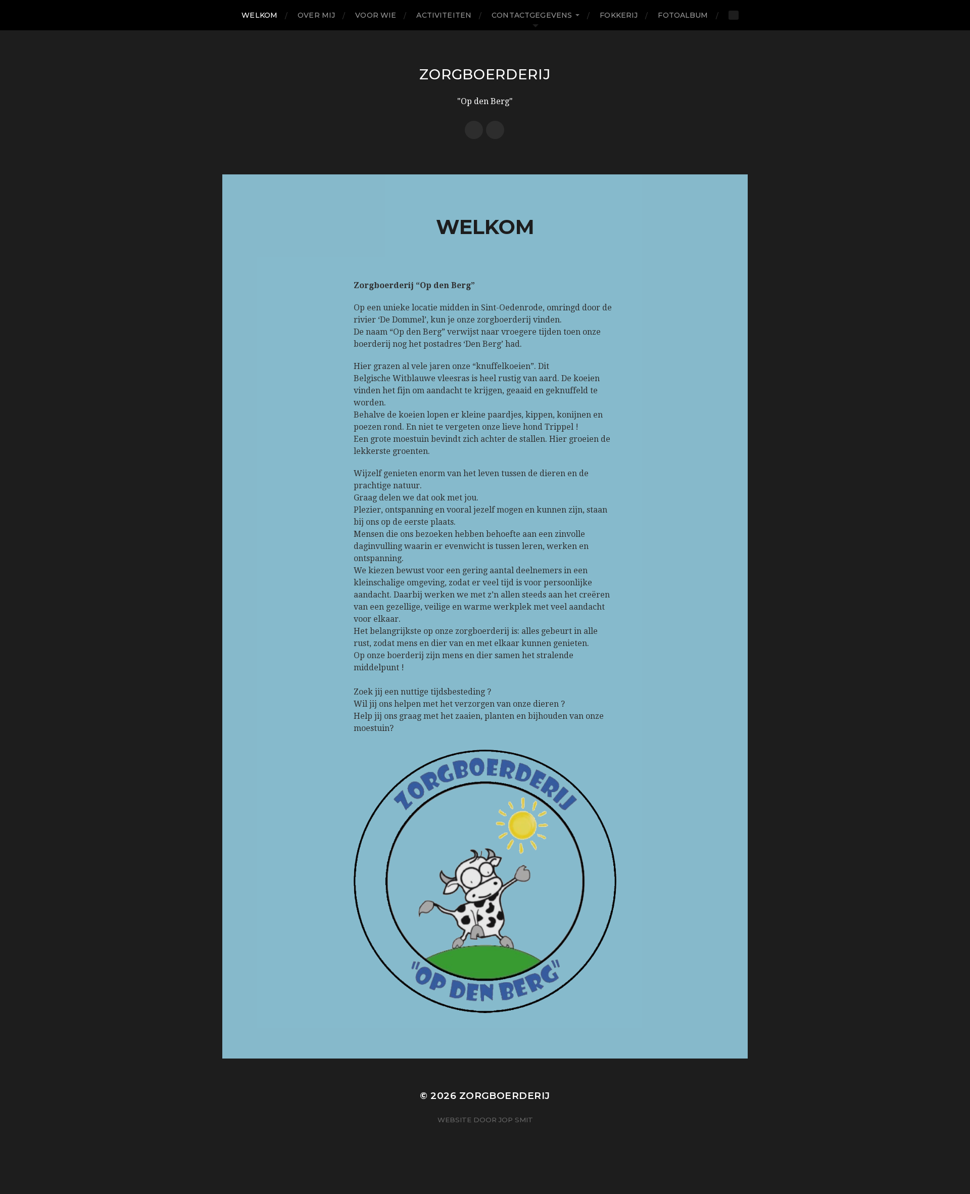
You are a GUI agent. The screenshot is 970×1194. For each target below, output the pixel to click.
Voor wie (375, 15)
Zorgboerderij (484, 74)
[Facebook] (474, 130)
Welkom (259, 15)
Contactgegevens (532, 15)
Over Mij (316, 15)
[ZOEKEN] (734, 15)
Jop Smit (516, 1120)
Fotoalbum (683, 15)
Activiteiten (443, 15)
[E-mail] (495, 130)
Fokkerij (619, 15)
